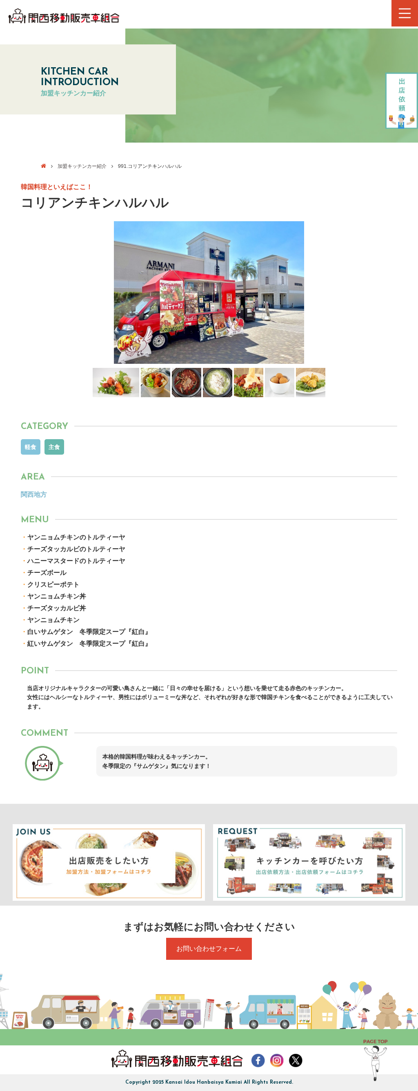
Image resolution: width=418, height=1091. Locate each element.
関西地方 (34, 494)
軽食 (30, 447)
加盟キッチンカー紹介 (82, 166)
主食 (54, 447)
